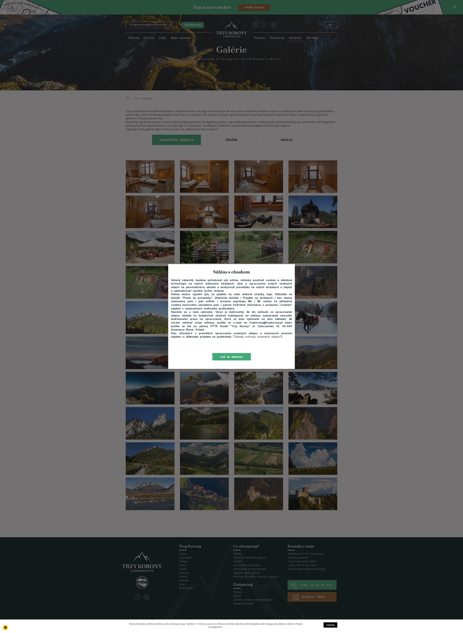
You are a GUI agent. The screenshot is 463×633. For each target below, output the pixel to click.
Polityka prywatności (207, 623)
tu (184, 336)
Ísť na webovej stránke (231, 358)
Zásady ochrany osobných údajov (257, 336)
